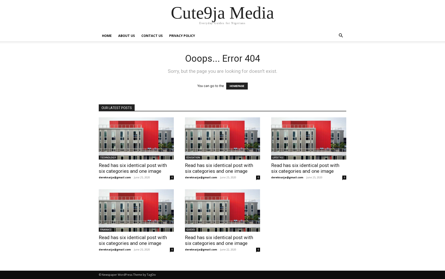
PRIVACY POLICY (182, 35)
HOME (107, 35)
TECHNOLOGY (108, 157)
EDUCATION (193, 157)
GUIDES (190, 229)
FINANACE (105, 229)
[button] (340, 36)
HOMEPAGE (237, 86)
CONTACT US (152, 35)
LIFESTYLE (278, 157)
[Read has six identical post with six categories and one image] (136, 138)
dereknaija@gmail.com (115, 177)
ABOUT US (126, 35)
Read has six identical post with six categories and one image (133, 168)
